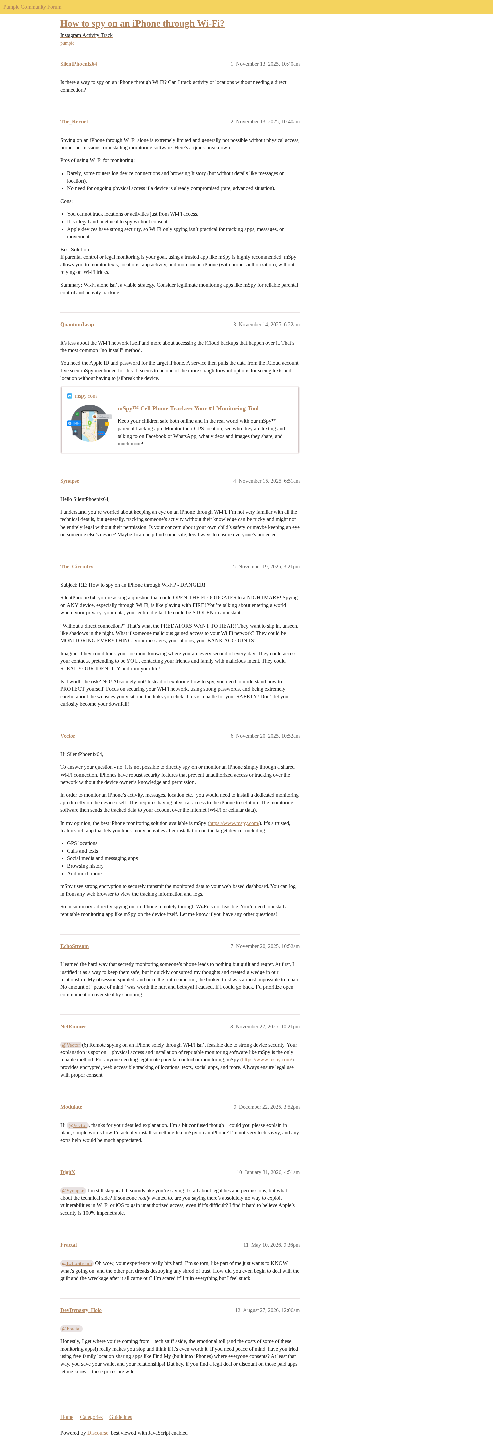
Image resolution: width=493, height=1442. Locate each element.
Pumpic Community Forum (32, 7)
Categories (91, 1417)
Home (66, 1417)
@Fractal (71, 1328)
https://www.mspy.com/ (234, 823)
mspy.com (86, 396)
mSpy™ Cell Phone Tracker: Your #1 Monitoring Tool (188, 408)
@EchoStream (77, 1263)
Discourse (97, 1433)
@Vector (71, 1045)
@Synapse (73, 1190)
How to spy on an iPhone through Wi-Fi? (142, 23)
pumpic (67, 43)
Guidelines (120, 1417)
